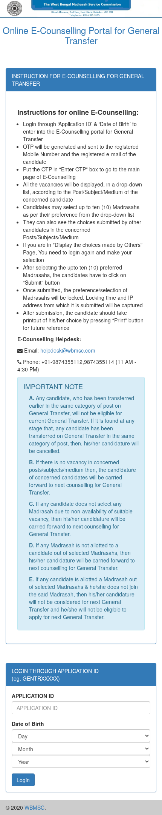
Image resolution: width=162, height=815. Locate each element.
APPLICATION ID (33, 695)
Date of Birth (28, 723)
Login (23, 780)
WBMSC (34, 807)
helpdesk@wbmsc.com (67, 350)
